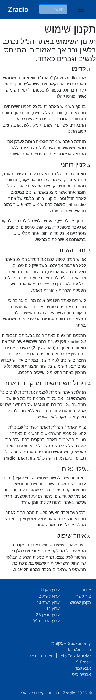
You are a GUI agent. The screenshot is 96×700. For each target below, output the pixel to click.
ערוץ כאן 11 (50, 590)
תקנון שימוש (80, 602)
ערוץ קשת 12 (48, 596)
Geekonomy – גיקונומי (70, 643)
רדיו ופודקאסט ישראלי (40, 692)
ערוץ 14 (53, 608)
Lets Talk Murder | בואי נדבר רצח (60, 655)
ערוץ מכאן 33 (48, 614)
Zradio (18, 9)
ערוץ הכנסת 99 (46, 620)
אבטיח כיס (81, 674)
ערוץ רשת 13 (48, 602)
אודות (86, 590)
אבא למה (82, 668)
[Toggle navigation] (81, 9)
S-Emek (83, 662)
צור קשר (83, 596)
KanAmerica (79, 649)
